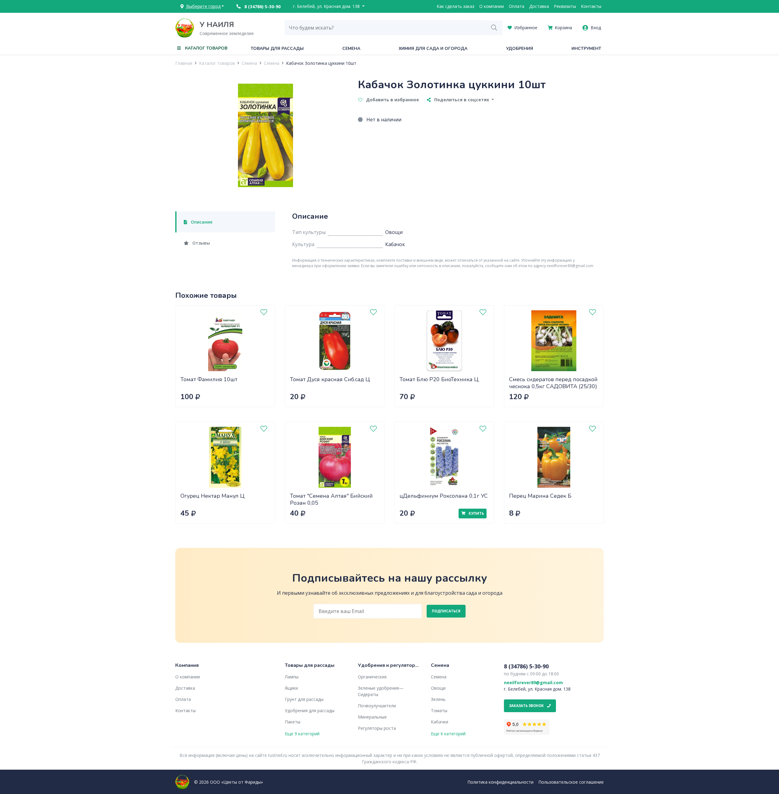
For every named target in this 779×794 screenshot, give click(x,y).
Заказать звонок (527, 705)
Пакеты (292, 722)
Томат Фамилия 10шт (208, 379)
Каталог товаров (217, 63)
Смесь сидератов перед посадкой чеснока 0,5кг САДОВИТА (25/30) (553, 383)
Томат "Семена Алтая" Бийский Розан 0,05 (331, 499)
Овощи (438, 688)
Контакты (591, 6)
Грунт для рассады (304, 699)
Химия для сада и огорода (433, 48)
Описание (201, 222)
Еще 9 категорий (302, 734)
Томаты (439, 710)
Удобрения (519, 48)
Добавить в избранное (392, 100)
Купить (476, 513)
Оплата (516, 6)
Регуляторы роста (377, 728)
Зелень (438, 699)
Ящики (291, 688)
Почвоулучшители (377, 706)
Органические (372, 677)
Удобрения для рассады (309, 710)
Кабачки (439, 722)
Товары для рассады (277, 48)
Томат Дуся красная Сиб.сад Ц (330, 379)
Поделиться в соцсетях (461, 100)
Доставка (539, 6)
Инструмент (586, 48)
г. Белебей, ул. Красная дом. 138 (327, 6)
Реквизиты (565, 6)
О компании (491, 6)
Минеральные (372, 717)
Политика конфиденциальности (500, 782)
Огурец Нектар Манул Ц (212, 496)
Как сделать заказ (455, 6)
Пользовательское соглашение (571, 782)
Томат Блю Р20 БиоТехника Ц (439, 379)
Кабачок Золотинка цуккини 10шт (321, 63)
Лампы (292, 677)
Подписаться (446, 611)
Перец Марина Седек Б (540, 496)
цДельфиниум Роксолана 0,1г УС (444, 496)
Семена (351, 48)
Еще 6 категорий (448, 734)
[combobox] (385, 27)
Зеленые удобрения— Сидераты (380, 691)
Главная (183, 63)
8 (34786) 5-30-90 (262, 6)
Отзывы (200, 243)
